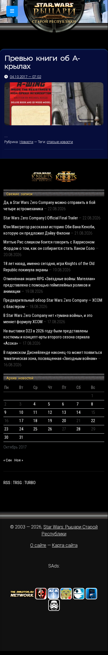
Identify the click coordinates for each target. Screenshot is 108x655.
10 (21, 412)
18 (35, 420)
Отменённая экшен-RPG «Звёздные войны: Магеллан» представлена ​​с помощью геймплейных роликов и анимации (49, 285)
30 (6, 437)
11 (35, 412)
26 (50, 429)
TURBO (30, 482)
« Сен (7, 460)
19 (50, 420)
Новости (26, 142)
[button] (12, 11)
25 (35, 429)
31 (21, 437)
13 (64, 412)
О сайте (38, 545)
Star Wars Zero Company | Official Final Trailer (40, 218)
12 (50, 412)
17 (21, 420)
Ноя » (18, 460)
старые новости (60, 142)
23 (6, 429)
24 (21, 429)
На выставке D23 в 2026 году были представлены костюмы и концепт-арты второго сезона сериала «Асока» (46, 337)
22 (93, 420)
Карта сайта (65, 545)
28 (78, 429)
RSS (6, 482)
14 (78, 412)
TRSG (17, 482)
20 (64, 420)
